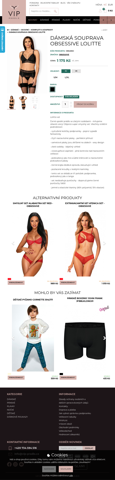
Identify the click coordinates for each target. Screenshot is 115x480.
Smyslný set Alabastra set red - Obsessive (33, 205)
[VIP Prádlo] (14, 12)
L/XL (67, 78)
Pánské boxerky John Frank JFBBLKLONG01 (85, 299)
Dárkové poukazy (17, 417)
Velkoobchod (65, 431)
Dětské (87, 20)
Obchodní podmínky (69, 428)
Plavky (66, 20)
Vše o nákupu (73, 3)
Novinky (32, 20)
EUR (110, 5)
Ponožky (99, 20)
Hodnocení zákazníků (69, 435)
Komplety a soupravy (42, 30)
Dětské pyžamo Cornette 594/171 (33, 300)
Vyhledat (55, 11)
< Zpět (104, 30)
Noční (76, 20)
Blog (63, 3)
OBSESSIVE (64, 55)
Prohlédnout (16, 282)
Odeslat (89, 448)
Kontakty (34, 5)
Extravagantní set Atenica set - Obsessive (85, 205)
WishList (63, 421)
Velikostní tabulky (49, 3)
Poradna (34, 3)
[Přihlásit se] (100, 12)
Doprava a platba (67, 410)
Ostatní (25, 30)
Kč (105, 5)
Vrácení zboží (65, 424)
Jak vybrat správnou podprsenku (75, 413)
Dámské (44, 20)
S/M (55, 78)
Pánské (56, 20)
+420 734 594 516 (25, 448)
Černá (52, 89)
